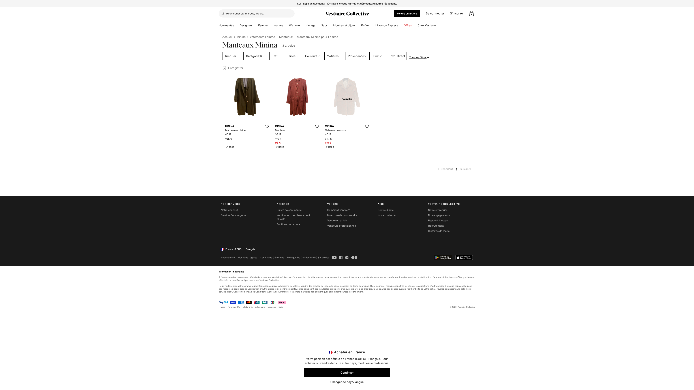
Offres (408, 25)
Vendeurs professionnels (341, 226)
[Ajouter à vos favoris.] (267, 126)
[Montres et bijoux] (358, 25)
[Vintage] (318, 25)
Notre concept (229, 210)
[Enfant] (372, 25)
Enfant (365, 25)
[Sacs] (330, 25)
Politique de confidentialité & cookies (308, 257)
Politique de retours (288, 224)
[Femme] (270, 25)
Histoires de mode (439, 231)
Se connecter (435, 13)
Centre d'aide (386, 210)
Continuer (347, 372)
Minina (241, 37)
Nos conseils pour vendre (342, 215)
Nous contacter (387, 215)
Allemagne (260, 307)
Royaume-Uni (234, 307)
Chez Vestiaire (426, 25)
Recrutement (436, 226)
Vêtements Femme (262, 37)
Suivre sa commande (289, 210)
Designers (246, 25)
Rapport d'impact (438, 220)
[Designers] (255, 25)
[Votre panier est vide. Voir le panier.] (471, 13)
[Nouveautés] (236, 25)
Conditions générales (272, 257)
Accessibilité (228, 257)
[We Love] (302, 25)
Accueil (227, 37)
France (222, 307)
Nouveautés (226, 25)
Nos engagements (439, 215)
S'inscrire (456, 13)
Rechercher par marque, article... (245, 13)
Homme (278, 25)
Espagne (272, 307)
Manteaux (286, 37)
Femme (263, 25)
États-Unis (248, 307)
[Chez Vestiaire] (438, 25)
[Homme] (286, 25)
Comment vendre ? (338, 210)
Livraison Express (386, 25)
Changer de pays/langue (347, 382)
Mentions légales (247, 257)
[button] (471, 13)
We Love (294, 25)
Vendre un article (407, 13)
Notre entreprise (437, 210)
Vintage (310, 25)
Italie (281, 307)
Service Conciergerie (233, 215)
